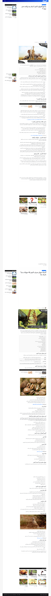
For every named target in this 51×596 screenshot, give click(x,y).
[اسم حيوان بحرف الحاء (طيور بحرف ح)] (42, 235)
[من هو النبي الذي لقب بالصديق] (30, 106)
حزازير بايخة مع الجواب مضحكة (8, 80)
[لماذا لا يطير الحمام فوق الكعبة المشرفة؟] (44, 106)
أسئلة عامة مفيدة (44, 4)
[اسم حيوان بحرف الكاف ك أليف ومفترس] (33, 209)
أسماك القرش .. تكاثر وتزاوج (41, 73)
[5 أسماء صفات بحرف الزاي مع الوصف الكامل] (14, 78)
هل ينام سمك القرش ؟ (42, 70)
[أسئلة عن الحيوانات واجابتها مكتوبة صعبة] (33, 200)
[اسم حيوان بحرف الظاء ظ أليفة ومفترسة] (42, 200)
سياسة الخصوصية (5, 594)
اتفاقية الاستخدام (14, 594)
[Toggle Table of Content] (44, 68)
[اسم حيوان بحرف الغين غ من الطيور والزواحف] (23, 200)
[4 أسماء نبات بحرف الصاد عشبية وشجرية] (14, 74)
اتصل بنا (11, 594)
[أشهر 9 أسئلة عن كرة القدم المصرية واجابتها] (14, 11)
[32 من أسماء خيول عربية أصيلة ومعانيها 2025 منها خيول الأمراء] (23, 209)
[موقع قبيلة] (45, 1)
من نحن (9, 594)
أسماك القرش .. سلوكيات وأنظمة (41, 72)
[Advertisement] (33, 25)
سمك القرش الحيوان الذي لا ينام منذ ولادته (40, 69)
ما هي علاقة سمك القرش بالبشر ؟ (41, 71)
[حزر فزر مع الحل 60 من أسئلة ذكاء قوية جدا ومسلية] (14, 7)
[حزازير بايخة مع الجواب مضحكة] (14, 81)
